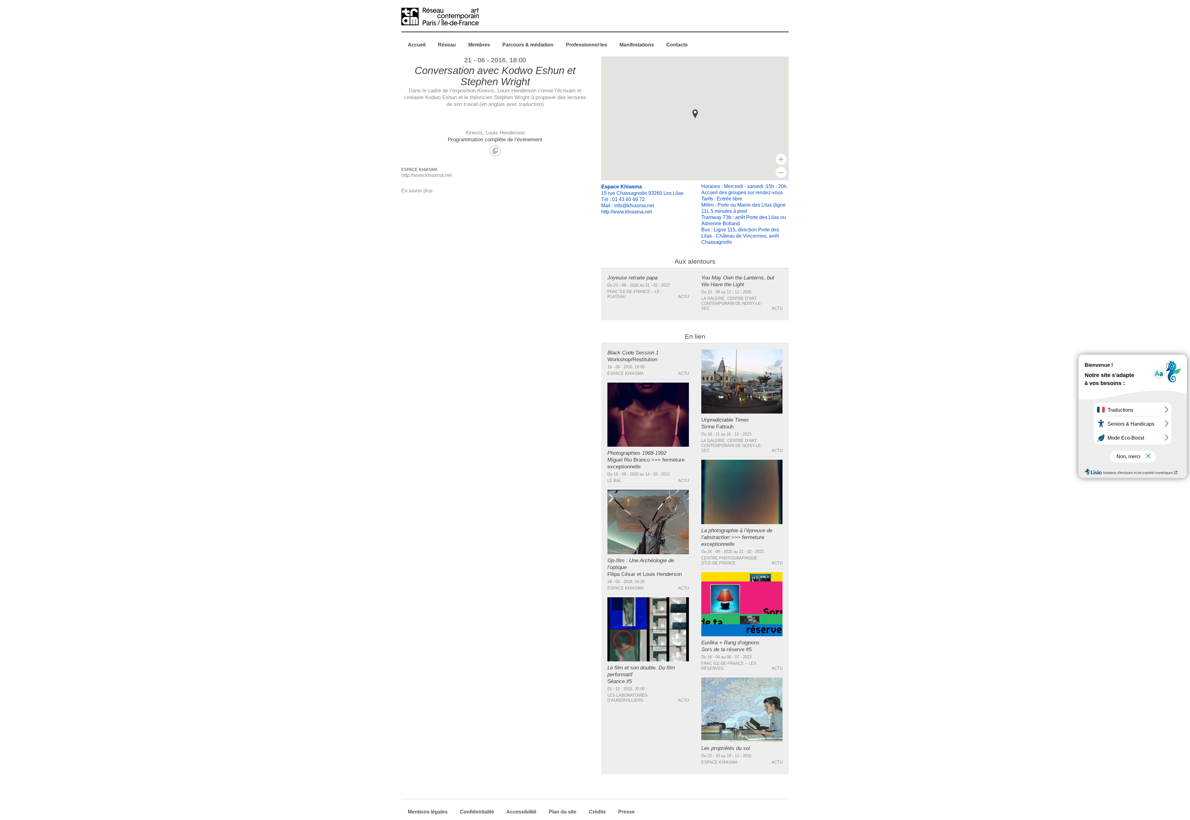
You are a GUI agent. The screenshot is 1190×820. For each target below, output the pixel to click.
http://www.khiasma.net (426, 175)
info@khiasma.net (634, 205)
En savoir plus (417, 190)
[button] (695, 113)
